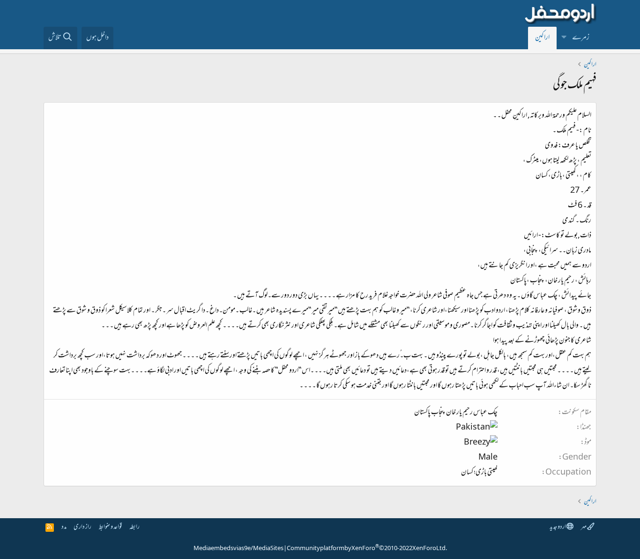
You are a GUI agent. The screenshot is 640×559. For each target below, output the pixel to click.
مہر (584, 527)
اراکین (542, 38)
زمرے (580, 38)
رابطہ (134, 527)
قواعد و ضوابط (110, 527)
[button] (564, 38)
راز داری (82, 527)
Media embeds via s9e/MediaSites (238, 549)
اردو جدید (558, 527)
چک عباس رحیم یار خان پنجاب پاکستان (456, 413)
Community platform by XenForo (367, 549)
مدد (64, 527)
